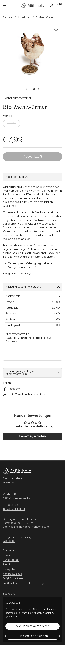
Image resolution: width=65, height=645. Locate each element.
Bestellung (9, 593)
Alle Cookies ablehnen (32, 636)
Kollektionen (24, 17)
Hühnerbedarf (11, 560)
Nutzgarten (9, 569)
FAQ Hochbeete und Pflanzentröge (24, 583)
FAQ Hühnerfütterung (15, 578)
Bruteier (7, 564)
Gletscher (9, 541)
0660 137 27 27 (12, 505)
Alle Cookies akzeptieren (32, 626)
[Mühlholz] (32, 5)
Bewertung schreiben (32, 436)
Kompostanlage (12, 573)
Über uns (8, 555)
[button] (58, 5)
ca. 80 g (11, 123)
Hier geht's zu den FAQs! (17, 273)
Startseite (8, 17)
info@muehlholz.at (14, 509)
